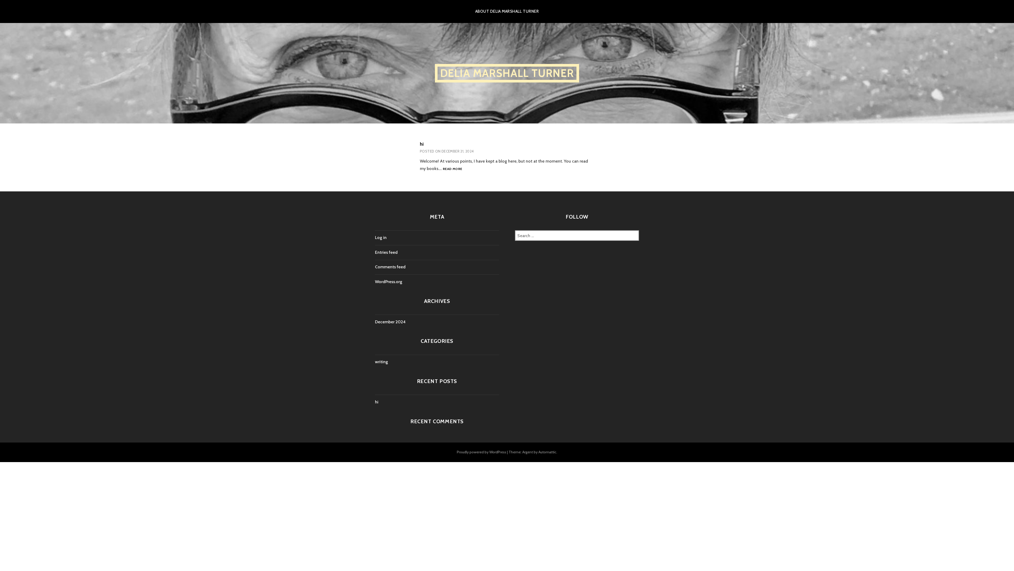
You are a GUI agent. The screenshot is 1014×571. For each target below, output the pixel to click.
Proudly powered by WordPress (481, 452)
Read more (452, 169)
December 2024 (390, 321)
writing (381, 361)
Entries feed (386, 252)
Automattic (547, 452)
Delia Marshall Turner (507, 73)
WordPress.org (388, 281)
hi (422, 144)
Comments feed (390, 266)
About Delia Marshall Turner (507, 11)
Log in (381, 237)
